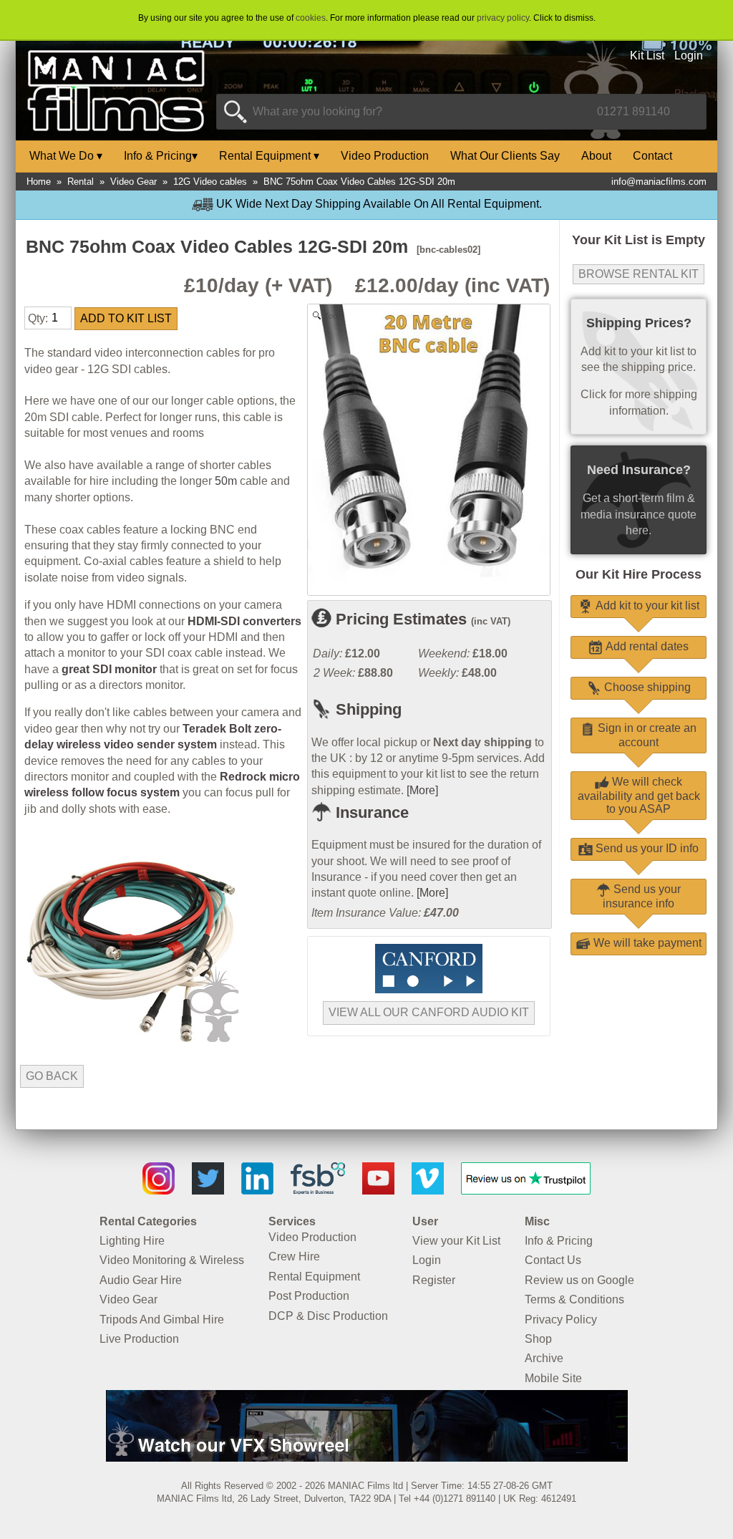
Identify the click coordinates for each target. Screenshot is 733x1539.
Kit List (647, 55)
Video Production (385, 156)
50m (226, 481)
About (596, 156)
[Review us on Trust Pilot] (526, 1191)
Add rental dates (646, 646)
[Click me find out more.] (367, 1458)
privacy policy (503, 18)
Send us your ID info (646, 848)
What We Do (65, 156)
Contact (652, 156)
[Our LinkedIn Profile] (257, 1191)
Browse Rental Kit (638, 274)
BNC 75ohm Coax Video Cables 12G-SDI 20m (359, 181)
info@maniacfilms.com (659, 181)
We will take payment (646, 943)
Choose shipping (646, 687)
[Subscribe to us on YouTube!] (378, 1191)
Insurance (370, 812)
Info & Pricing (161, 156)
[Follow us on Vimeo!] (428, 1191)
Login (688, 55)
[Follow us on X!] (208, 1191)
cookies (311, 18)
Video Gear (133, 181)
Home (38, 181)
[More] (422, 790)
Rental (80, 181)
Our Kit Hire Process (639, 574)
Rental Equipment (269, 156)
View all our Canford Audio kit (429, 1012)
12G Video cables (210, 181)
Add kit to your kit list (646, 605)
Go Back (52, 1076)
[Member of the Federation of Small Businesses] (318, 1191)
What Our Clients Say (505, 156)
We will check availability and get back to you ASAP (639, 795)
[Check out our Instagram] (158, 1191)
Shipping (366, 709)
